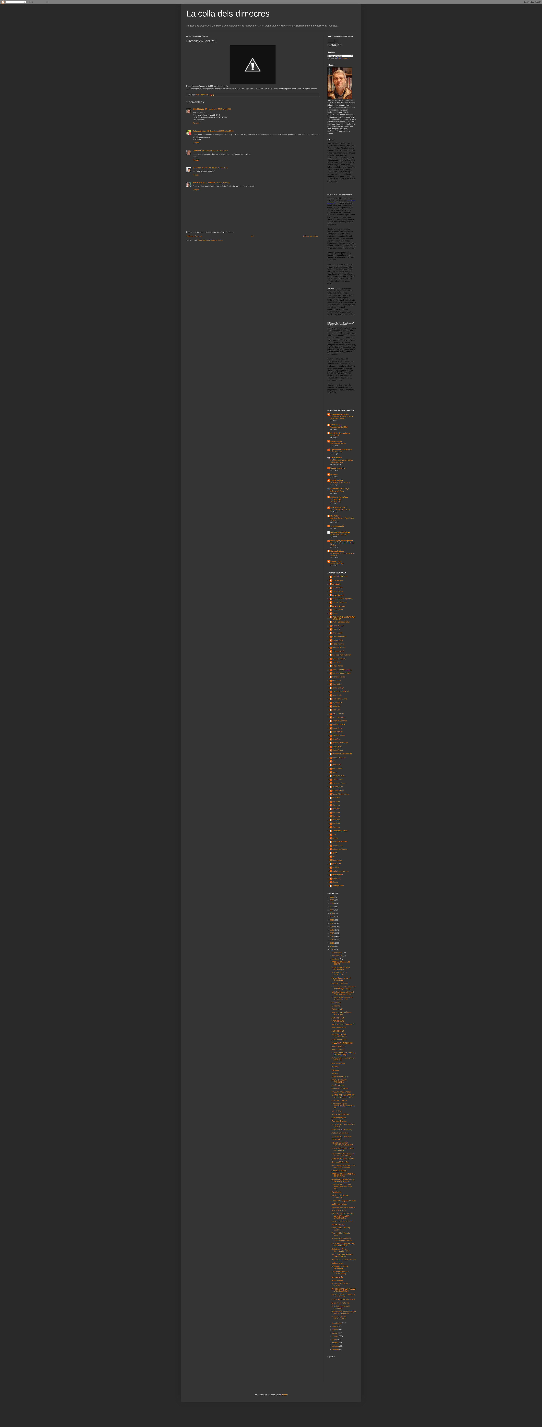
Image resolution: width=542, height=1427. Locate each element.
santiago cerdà (338, 886)
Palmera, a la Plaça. (337, 491)
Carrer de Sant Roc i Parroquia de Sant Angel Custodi (343, 988)
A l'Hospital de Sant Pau (341, 1114)
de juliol (335, 1330)
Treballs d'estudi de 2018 (339, 427)
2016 (332, 930)
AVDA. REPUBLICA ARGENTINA (339, 1081)
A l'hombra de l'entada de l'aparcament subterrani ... (343, 1239)
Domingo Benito (338, 648)
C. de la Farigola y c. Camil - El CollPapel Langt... (343, 1054)
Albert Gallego (199, 183)
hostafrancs (336, 1006)
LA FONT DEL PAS (337, 563)
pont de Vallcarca (338, 1046)
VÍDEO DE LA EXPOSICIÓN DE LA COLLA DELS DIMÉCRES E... (342, 1216)
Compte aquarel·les (338, 468)
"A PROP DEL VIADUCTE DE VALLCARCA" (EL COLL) (343, 1096)
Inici (252, 236)
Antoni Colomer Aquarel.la (342, 599)
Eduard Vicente (336, 481)
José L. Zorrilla (338, 714)
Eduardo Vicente (338, 659)
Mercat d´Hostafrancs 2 (340, 983)
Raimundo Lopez (199, 131)
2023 (332, 907)
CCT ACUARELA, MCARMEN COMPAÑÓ (343, 618)
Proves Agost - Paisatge (338, 534)
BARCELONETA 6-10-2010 (342, 1221)
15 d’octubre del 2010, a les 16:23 (220, 131)
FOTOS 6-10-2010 (339, 1211)
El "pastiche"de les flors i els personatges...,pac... (342, 998)
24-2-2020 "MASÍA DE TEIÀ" (340, 510)
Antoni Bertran (337, 591)
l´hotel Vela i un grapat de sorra (344, 1201)
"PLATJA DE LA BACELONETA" (344, 1260)
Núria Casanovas (339, 758)
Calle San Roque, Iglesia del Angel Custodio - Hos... (343, 993)
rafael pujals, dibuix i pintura (341, 541)
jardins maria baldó (339, 1040)
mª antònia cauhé (337, 526)
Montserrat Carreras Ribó (342, 754)
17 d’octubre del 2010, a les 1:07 (217, 183)
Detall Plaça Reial (336, 452)
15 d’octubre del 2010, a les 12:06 (218, 109)
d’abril (334, 1340)
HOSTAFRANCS (338, 1018)
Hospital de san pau (339, 1171)
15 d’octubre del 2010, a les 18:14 (215, 151)
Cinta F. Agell (337, 633)
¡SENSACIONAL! (338, 1225)
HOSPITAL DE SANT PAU (341, 1136)
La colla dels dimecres (228, 13)
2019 (332, 920)
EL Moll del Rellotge (339, 1204)
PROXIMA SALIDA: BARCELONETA (339, 1318)
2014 (332, 937)
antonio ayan (337, 846)
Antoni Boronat (338, 595)
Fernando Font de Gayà (339, 489)
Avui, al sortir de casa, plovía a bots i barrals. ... (343, 1149)
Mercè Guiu (336, 747)
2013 (332, 940)
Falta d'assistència (339, 1118)
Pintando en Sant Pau (340, 1133)
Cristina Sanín (337, 640)
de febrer (335, 1346)
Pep (334, 761)
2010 (332, 950)
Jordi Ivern (336, 710)
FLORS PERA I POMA (338, 443)
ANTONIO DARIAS (339, 577)
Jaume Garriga (338, 688)
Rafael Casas (337, 780)
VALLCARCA (337, 1111)
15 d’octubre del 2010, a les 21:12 (215, 168)
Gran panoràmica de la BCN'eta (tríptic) (340, 1273)
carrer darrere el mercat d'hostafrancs (341, 968)
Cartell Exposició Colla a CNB (343, 1300)
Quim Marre (336, 765)
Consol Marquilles (339, 637)
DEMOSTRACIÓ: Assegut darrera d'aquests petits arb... (342, 1187)
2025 (332, 900)
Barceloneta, (336, 1192)
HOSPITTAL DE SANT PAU (342, 1130)
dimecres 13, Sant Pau (340, 1162)
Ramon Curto (335, 561)
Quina (334, 772)
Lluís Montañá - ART (338, 508)
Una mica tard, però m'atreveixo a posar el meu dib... (343, 1106)
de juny (335, 1333)
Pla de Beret (334, 435)
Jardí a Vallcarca (338, 1085)
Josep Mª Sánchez (339, 721)
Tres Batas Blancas (339, 1121)
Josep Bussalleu (338, 717)
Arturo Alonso (336, 458)
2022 (332, 910)
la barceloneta (337, 1277)
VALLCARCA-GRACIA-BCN (342, 1043)
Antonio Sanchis (338, 606)
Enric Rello (336, 662)
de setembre (337, 1323)
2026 (332, 897)
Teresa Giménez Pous (340, 794)
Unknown (336, 798)
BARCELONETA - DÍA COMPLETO (340, 1196)
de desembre (337, 953)
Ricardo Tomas (338, 791)
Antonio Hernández (339, 602)
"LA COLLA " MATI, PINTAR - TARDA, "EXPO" (342, 1255)
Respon (196, 123)
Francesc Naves (338, 677)
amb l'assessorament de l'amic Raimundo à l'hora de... (343, 1166)
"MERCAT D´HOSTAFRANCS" (343, 1024)
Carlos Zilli (336, 629)
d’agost (335, 1326)
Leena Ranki (337, 728)
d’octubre (336, 959)
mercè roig (336, 878)
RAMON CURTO (338, 776)
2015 (332, 933)
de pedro (333, 474)
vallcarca (335, 1067)
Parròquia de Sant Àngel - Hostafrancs (342, 1014)
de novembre (337, 956)
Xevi (334, 835)
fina (333, 856)
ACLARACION (335, 501)
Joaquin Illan (337, 703)
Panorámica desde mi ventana (343, 1207)
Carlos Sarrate (338, 626)
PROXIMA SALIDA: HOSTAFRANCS (339, 1035)
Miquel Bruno (337, 750)
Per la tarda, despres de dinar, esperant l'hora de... (343, 1245)
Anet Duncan (337, 588)
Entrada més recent (194, 236)
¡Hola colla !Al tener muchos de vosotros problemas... (344, 1313)
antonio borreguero (339, 849)
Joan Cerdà (336, 695)
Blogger (285, 1395)
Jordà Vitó (197, 151)
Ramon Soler (337, 787)
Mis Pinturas (335, 516)
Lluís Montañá (198, 109)
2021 (332, 913)
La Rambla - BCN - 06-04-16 (340, 483)
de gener (335, 1349)
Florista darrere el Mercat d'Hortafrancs (341, 979)
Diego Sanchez (338, 644)
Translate (346, 59)
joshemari (197, 168)
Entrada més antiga (310, 236)
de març (335, 1343)
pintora (335, 882)
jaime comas (337, 860)
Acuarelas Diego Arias (339, 414)
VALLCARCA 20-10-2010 (341, 1092)
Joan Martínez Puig (339, 699)
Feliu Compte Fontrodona (342, 670)
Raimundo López (337, 551)
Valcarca (335, 1073)
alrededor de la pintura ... (340, 433)
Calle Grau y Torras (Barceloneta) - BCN (340, 1250)
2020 (332, 917)
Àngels (335, 838)
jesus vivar (336, 864)
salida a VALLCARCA (340, 1077)
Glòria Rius (336, 681)
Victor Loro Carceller (340, 831)
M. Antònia (336, 739)
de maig (335, 1336)
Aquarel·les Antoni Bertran (341, 450)
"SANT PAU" (336, 1140)
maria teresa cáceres (340, 871)
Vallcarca (335, 1070)
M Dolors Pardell (338, 736)
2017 (332, 927)
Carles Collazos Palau (341, 622)
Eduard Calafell (338, 651)
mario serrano (337, 875)
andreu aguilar (336, 441)
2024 (332, 904)
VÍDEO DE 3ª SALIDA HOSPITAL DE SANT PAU (343, 1144)
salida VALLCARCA (339, 1101)
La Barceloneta (337, 1263)
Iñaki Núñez (337, 684)
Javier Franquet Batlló (340, 692)
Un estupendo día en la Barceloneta (341, 1307)
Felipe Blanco (337, 666)
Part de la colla (337, 1009)
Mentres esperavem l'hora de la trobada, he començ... (343, 1154)
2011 (332, 946)
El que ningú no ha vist (340, 1303)
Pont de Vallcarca (338, 1063)
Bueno (334, 613)
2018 (332, 923)
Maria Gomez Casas (340, 743)
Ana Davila (336, 584)
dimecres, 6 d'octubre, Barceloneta (340, 1267)
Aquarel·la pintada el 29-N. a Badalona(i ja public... (343, 1180)
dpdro (334, 853)
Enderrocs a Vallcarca (340, 1089)
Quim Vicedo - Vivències (340, 532)
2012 (332, 943)
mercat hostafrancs (339, 1028)
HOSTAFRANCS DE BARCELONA (339, 974)
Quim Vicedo (337, 769)
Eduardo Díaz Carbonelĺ (341, 655)
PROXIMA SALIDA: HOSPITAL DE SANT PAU (343, 1175)
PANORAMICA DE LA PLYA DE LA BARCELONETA (343, 1290)
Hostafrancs (336, 1003)
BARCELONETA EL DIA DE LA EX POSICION (343, 1295)
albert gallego (335, 425)
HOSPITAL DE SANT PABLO (343, 1159)
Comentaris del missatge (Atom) (210, 240)
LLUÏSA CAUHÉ (338, 725)
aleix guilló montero (340, 842)
